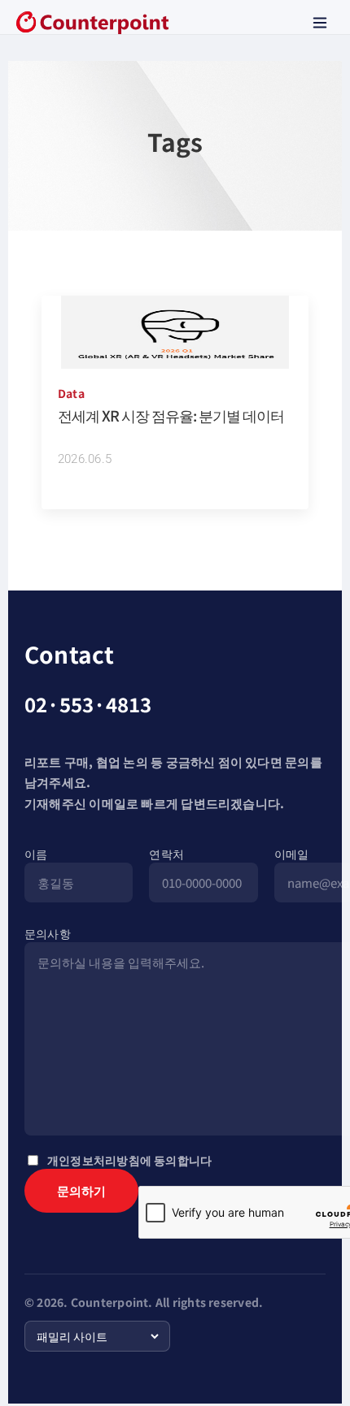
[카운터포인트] (92, 22)
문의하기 (81, 1190)
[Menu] (320, 22)
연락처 (166, 854)
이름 (35, 854)
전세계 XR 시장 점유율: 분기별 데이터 (171, 415)
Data (71, 393)
